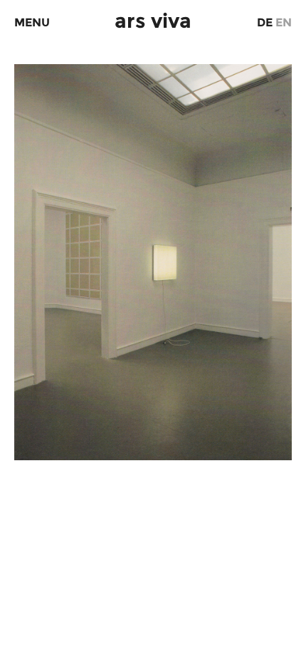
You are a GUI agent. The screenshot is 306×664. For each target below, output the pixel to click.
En (283, 22)
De (265, 22)
